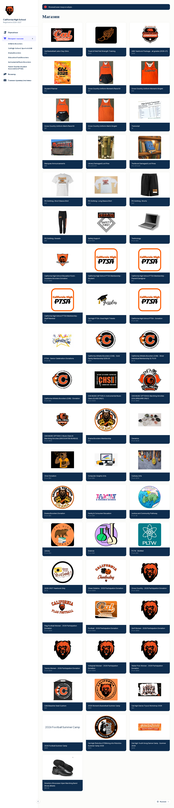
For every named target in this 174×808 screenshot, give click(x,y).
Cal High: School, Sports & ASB (20, 48)
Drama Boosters (14, 53)
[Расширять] (32, 38)
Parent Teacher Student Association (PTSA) (17, 68)
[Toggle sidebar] (38, 801)
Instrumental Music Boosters (19, 62)
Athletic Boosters (15, 44)
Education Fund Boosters (18, 57)
